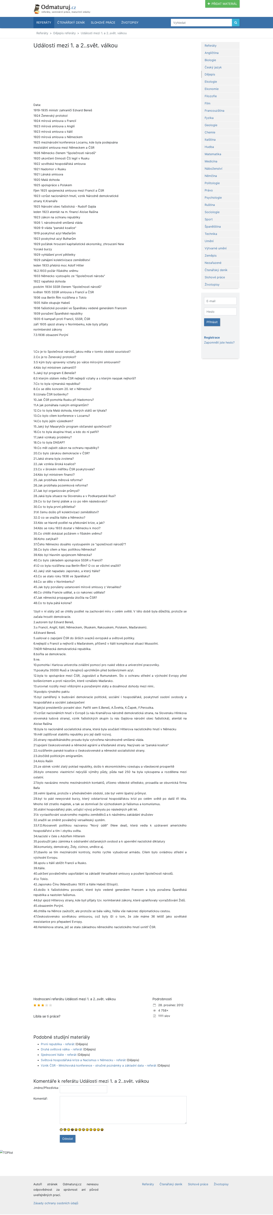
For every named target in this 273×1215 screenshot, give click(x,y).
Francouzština (214, 110)
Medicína (211, 161)
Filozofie (211, 96)
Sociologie (212, 212)
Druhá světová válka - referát (61, 1049)
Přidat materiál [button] (224, 4)
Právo (209, 190)
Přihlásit (212, 322)
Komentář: (40, 1098)
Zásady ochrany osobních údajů (55, 1203)
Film (207, 103)
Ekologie (211, 81)
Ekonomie (212, 89)
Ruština (210, 205)
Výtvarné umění (216, 248)
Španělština (213, 226)
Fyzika (209, 118)
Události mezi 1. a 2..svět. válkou (104, 33)
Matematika (213, 154)
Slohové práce (103, 22)
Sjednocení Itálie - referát (59, 1055)
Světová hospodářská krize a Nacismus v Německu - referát (83, 1060)
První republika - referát (57, 1044)
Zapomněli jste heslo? (219, 342)
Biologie (210, 60)
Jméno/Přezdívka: (45, 1088)
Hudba (209, 147)
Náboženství (213, 168)
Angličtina (212, 53)
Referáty (43, 22)
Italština (210, 139)
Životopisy (130, 22)
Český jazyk (213, 67)
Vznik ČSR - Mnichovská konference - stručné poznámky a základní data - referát (98, 1065)
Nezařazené (213, 263)
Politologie (212, 183)
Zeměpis (211, 255)
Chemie (210, 132)
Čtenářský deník (71, 22)
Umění (209, 241)
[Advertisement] (110, 76)
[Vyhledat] (236, 22)
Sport (209, 219)
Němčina (211, 176)
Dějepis (210, 74)
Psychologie (213, 197)
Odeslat (67, 1138)
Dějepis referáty (64, 33)
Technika (211, 234)
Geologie (211, 125)
